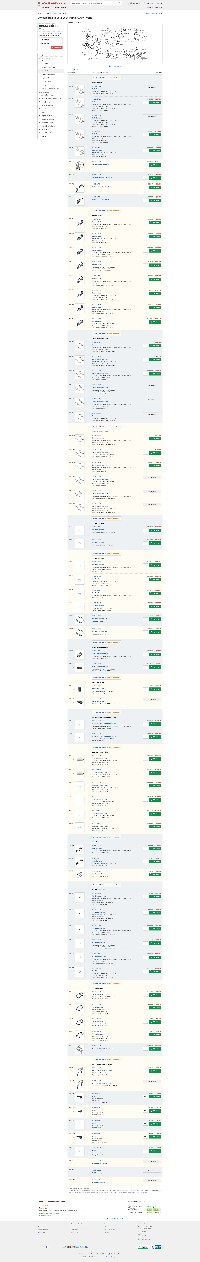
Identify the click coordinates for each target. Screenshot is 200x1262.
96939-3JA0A (96, 219)
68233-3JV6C (96, 1170)
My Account (74, 1227)
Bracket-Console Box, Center (102, 177)
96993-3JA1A (96, 1080)
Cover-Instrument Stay (100, 345)
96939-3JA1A (96, 247)
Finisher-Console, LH (99, 618)
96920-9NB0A (96, 770)
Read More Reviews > (116, 1218)
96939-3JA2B (96, 290)
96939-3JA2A (96, 276)
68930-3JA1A (96, 370)
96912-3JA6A (96, 954)
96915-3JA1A (96, 540)
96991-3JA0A (96, 184)
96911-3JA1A (96, 99)
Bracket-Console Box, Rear (101, 187)
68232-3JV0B (96, 1160)
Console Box (45, 71)
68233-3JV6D (96, 1179)
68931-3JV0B (96, 503)
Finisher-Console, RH (99, 631)
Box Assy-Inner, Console (100, 164)
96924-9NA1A (96, 1031)
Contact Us (149, 7)
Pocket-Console (97, 994)
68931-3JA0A (96, 435)
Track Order (74, 1229)
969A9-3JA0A (96, 845)
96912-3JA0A (96, 893)
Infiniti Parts (45, 7)
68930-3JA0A (96, 342)
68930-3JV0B (96, 413)
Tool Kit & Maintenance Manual (51, 89)
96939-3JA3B (96, 318)
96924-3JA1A (96, 1004)
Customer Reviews (43, 1229)
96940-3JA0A (96, 721)
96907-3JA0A (96, 616)
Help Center (158, 7)
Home (39, 13)
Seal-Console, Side (98, 1173)
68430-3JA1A (96, 686)
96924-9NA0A (96, 1018)
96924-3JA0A (96, 991)
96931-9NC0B (96, 603)
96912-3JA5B (96, 940)
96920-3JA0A (96, 755)
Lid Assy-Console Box (100, 758)
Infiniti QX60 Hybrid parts (112, 1190)
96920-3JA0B (96, 782)
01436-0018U (96, 1120)
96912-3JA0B (96, 909)
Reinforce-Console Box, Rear (102, 1070)
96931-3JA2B (96, 576)
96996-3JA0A (96, 174)
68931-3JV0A (96, 491)
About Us (40, 1227)
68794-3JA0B (96, 664)
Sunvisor (44, 85)
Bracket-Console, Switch (100, 199)
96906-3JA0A (96, 629)
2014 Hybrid (54, 13)
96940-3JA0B (96, 733)
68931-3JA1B (96, 476)
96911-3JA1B (96, 115)
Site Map (106, 1232)
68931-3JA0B (96, 449)
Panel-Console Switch (99, 896)
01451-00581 (96, 1093)
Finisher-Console (98, 529)
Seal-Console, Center (99, 1163)
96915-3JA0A (96, 527)
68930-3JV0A (96, 399)
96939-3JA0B (96, 233)
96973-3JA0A (96, 871)
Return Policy (91, 1254)
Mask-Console (97, 848)
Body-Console (97, 102)
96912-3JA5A (96, 925)
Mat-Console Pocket (99, 874)
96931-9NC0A (96, 590)
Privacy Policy (101, 1254)
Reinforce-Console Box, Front (102, 1048)
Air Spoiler (45, 63)
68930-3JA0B (96, 356)
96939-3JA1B (96, 262)
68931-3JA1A (96, 462)
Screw (94, 1096)
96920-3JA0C (96, 796)
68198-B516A (96, 1148)
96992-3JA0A (96, 1045)
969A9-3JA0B (96, 858)
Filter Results (57, 47)
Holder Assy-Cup (98, 688)
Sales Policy (81, 1254)
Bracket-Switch (97, 222)
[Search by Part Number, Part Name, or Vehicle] (120, 3)
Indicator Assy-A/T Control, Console (104, 723)
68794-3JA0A (96, 651)
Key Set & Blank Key (48, 78)
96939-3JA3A (96, 304)
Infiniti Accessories (60, 7)
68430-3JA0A (96, 698)
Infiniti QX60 (45, 13)
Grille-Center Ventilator (100, 653)
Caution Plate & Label (48, 67)
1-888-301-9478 (145, 1239)
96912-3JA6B (96, 968)
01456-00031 (96, 1107)
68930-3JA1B (96, 385)
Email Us (143, 1231)
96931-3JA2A (96, 562)
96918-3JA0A (96, 197)
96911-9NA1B (96, 147)
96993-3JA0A (96, 1068)
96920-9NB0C (96, 823)
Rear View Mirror (47, 81)
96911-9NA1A (96, 131)
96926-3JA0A (96, 161)
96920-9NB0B (96, 810)
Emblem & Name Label (49, 74)
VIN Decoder (41, 1232)
